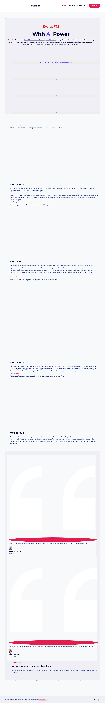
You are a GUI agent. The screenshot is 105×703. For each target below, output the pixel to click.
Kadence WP (43, 700)
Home (64, 6)
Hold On (95, 6)
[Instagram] (98, 699)
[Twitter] (94, 699)
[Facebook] (90, 699)
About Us (71, 6)
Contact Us (81, 6)
